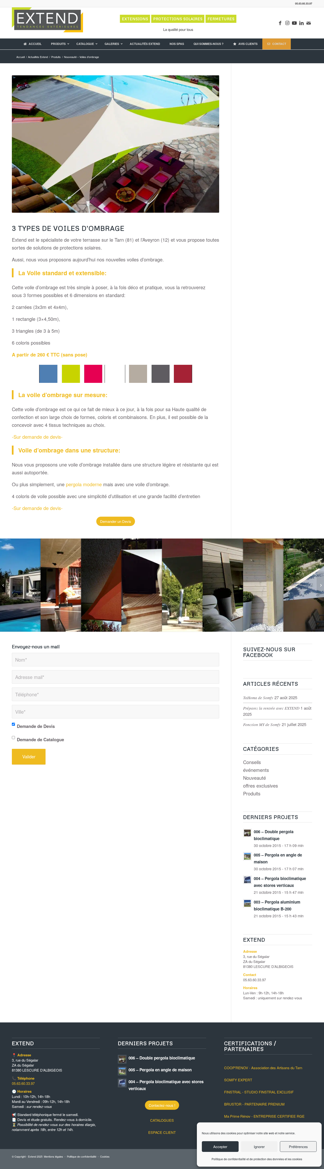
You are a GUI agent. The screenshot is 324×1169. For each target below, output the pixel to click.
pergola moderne (84, 484)
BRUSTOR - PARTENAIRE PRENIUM (254, 1104)
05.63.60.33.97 (23, 1083)
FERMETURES (221, 19)
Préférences (298, 1146)
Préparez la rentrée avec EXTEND (271, 708)
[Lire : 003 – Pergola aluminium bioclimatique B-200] (247, 903)
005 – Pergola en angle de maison (160, 1070)
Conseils (252, 762)
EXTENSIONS (135, 19)
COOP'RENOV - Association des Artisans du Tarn (263, 1067)
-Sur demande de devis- (37, 436)
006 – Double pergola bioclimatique (162, 1058)
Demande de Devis (36, 726)
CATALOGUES (162, 1120)
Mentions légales (53, 1156)
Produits (251, 793)
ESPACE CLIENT (162, 1132)
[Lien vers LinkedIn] (301, 22)
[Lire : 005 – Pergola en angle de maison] (247, 856)
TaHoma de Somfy (258, 697)
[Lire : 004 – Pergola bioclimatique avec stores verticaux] (247, 880)
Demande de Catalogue (40, 739)
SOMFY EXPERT (238, 1079)
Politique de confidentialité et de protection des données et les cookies (257, 1159)
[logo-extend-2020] (47, 22)
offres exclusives (260, 785)
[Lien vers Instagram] (287, 22)
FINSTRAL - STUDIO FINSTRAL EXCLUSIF (259, 1091)
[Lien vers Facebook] (280, 22)
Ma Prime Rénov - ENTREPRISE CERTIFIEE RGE (264, 1116)
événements (256, 769)
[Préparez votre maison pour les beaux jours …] (320, 585)
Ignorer (259, 1146)
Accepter (220, 1146)
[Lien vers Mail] (308, 22)
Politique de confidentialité (81, 1156)
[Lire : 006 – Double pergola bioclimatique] (247, 833)
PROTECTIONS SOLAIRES (178, 19)
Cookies (105, 1156)
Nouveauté (254, 777)
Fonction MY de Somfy (262, 724)
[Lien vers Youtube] (294, 22)
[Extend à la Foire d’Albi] (3, 585)
